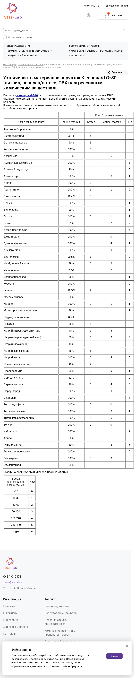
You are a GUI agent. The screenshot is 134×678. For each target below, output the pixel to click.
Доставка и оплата (15, 626)
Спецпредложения (19, 46)
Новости (9, 606)
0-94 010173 (91, 5)
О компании (11, 613)
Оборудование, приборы (84, 46)
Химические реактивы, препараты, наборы (96, 50)
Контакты (9, 633)
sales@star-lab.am (117, 5)
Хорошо (114, 656)
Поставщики (11, 619)
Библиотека (76, 55)
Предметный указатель (22, 55)
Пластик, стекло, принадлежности (29, 50)
